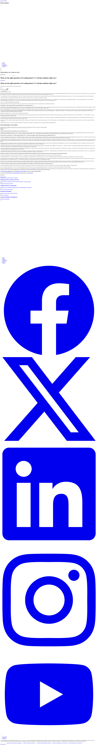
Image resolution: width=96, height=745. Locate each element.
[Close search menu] (0, 70)
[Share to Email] (5, 89)
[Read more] (0, 182)
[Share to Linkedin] (1, 89)
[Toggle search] (0, 69)
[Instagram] (49, 652)
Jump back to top (3, 744)
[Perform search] (14, 75)
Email (1, 128)
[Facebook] (49, 356)
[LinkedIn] (49, 546)
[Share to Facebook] (2, 89)
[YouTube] (49, 735)
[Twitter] (49, 440)
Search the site (2, 74)
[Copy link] (7, 89)
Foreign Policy (2, 80)
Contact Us (4, 738)
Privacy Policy (4, 736)
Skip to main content (3, 0)
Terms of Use (4, 737)
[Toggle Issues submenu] (4, 63)
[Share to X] (4, 89)
